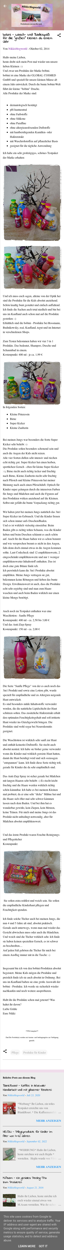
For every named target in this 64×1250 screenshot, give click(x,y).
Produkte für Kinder (34, 1052)
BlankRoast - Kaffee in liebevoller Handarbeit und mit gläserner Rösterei (27, 1087)
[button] (59, 35)
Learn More (26, 1246)
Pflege (15, 1052)
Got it (43, 1246)
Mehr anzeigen (48, 1121)
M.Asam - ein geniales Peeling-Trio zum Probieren (25, 1180)
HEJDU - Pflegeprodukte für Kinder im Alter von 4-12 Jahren (27, 1134)
